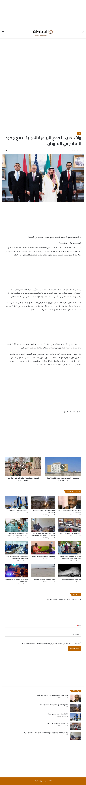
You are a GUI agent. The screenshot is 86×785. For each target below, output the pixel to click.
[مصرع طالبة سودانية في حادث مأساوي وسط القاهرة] (16, 570)
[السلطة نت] (43, 33)
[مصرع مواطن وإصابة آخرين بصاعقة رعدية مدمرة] (43, 502)
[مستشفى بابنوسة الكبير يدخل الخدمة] (43, 548)
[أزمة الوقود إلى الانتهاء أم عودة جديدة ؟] (69, 525)
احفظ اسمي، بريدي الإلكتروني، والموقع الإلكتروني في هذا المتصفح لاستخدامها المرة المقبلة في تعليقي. (50, 643)
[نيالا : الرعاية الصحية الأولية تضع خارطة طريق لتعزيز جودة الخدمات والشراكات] (43, 525)
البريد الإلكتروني (76, 635)
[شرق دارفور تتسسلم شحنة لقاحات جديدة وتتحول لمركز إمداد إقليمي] (69, 548)
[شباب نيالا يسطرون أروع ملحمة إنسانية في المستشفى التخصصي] (16, 525)
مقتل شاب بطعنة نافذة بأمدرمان (71, 579)
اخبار (79, 133)
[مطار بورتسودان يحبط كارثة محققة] (43, 570)
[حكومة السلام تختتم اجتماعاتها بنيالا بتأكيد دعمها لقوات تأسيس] (16, 548)
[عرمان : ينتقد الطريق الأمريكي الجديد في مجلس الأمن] (69, 502)
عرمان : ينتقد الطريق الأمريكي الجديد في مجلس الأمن (52, 695)
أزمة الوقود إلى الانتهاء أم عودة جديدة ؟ (70, 533)
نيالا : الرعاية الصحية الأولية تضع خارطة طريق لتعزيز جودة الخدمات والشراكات (45, 733)
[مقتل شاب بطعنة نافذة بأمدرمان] (69, 570)
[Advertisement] (43, 13)
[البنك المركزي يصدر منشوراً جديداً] (16, 502)
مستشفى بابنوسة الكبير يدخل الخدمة (43, 556)
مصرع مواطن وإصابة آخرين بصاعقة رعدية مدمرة (54, 705)
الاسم (79, 626)
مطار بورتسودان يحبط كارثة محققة (44, 579)
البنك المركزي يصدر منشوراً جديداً (18, 510)
